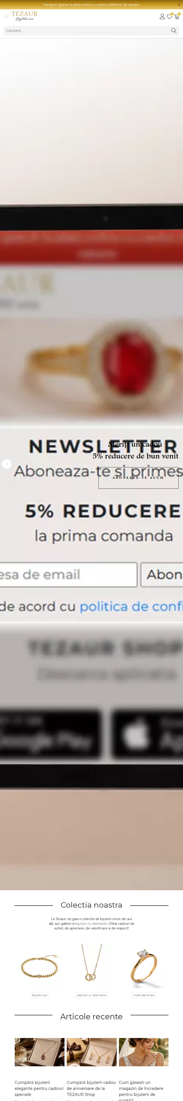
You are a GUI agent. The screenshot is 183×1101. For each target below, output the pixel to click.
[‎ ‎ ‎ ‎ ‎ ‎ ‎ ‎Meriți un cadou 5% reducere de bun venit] (91, 464)
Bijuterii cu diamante (91, 995)
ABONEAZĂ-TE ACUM (138, 478)
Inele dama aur (143, 995)
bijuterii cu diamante (91, 924)
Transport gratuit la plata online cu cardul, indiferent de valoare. (91, 5)
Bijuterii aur (40, 995)
